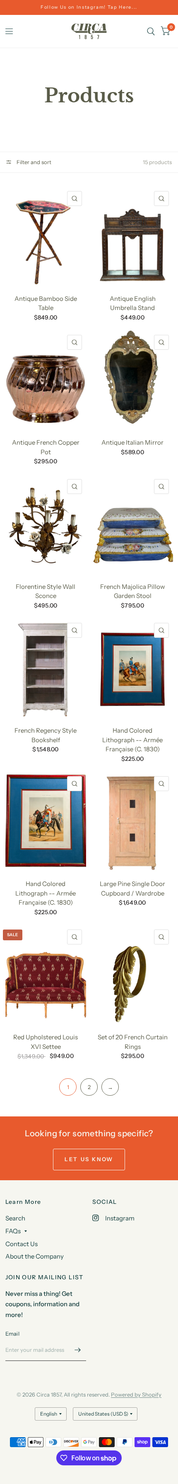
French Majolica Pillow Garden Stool (132, 591)
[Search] (151, 31)
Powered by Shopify (136, 1394)
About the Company (34, 1256)
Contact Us (21, 1244)
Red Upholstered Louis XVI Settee (45, 1042)
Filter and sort (33, 162)
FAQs (13, 1231)
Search (15, 1218)
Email (12, 1333)
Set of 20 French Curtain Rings (133, 1042)
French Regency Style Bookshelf (45, 735)
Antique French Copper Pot (45, 447)
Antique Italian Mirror (132, 442)
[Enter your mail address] (78, 1350)
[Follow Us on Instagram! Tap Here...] (89, 7)
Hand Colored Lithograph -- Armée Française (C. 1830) (132, 739)
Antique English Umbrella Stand (133, 303)
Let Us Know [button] (89, 1159)
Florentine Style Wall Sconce (45, 591)
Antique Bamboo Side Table (45, 303)
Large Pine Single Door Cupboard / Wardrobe (132, 888)
